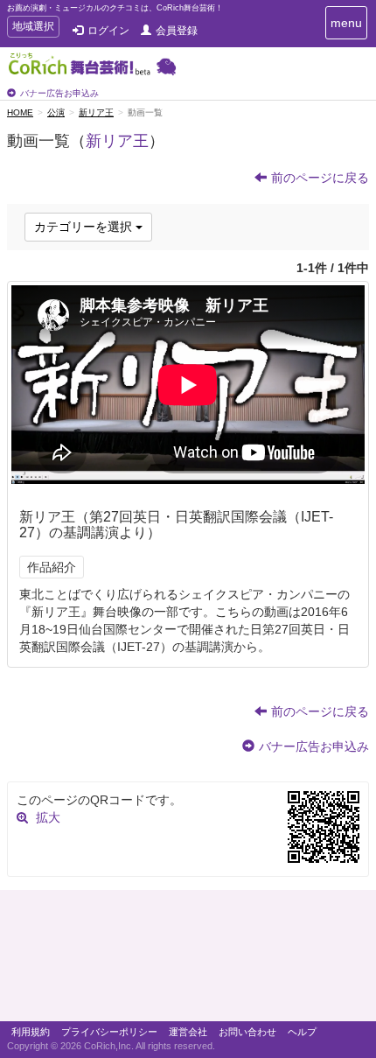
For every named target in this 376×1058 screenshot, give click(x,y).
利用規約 (30, 1031)
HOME (20, 112)
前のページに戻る (320, 178)
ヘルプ (302, 1031)
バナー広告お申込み (59, 93)
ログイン (108, 31)
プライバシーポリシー (109, 1031)
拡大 (48, 817)
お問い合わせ (247, 1031)
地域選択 (32, 28)
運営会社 (188, 1031)
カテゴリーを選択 (85, 227)
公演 (56, 112)
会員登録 (177, 31)
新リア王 (96, 112)
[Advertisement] (188, 960)
